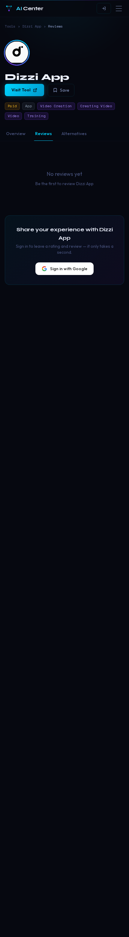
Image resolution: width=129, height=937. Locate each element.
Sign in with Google (68, 268)
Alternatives (74, 133)
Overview (16, 133)
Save (64, 90)
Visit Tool (21, 90)
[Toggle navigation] (118, 8)
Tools (10, 26)
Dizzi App (31, 26)
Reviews (43, 133)
